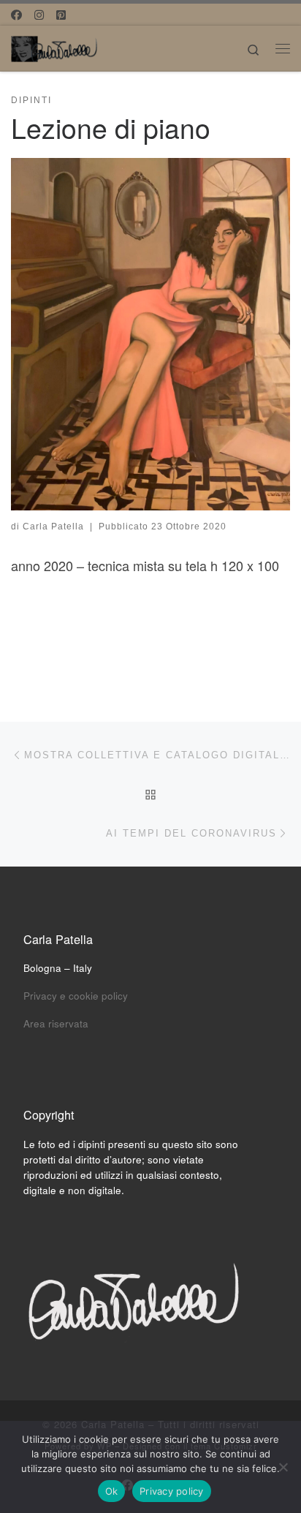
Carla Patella (53, 526)
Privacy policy (172, 1491)
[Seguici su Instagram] (39, 14)
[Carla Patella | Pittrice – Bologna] (55, 46)
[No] (282, 1467)
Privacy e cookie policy (75, 996)
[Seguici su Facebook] (16, 14)
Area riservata (55, 1023)
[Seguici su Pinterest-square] (61, 14)
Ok (111, 1491)
